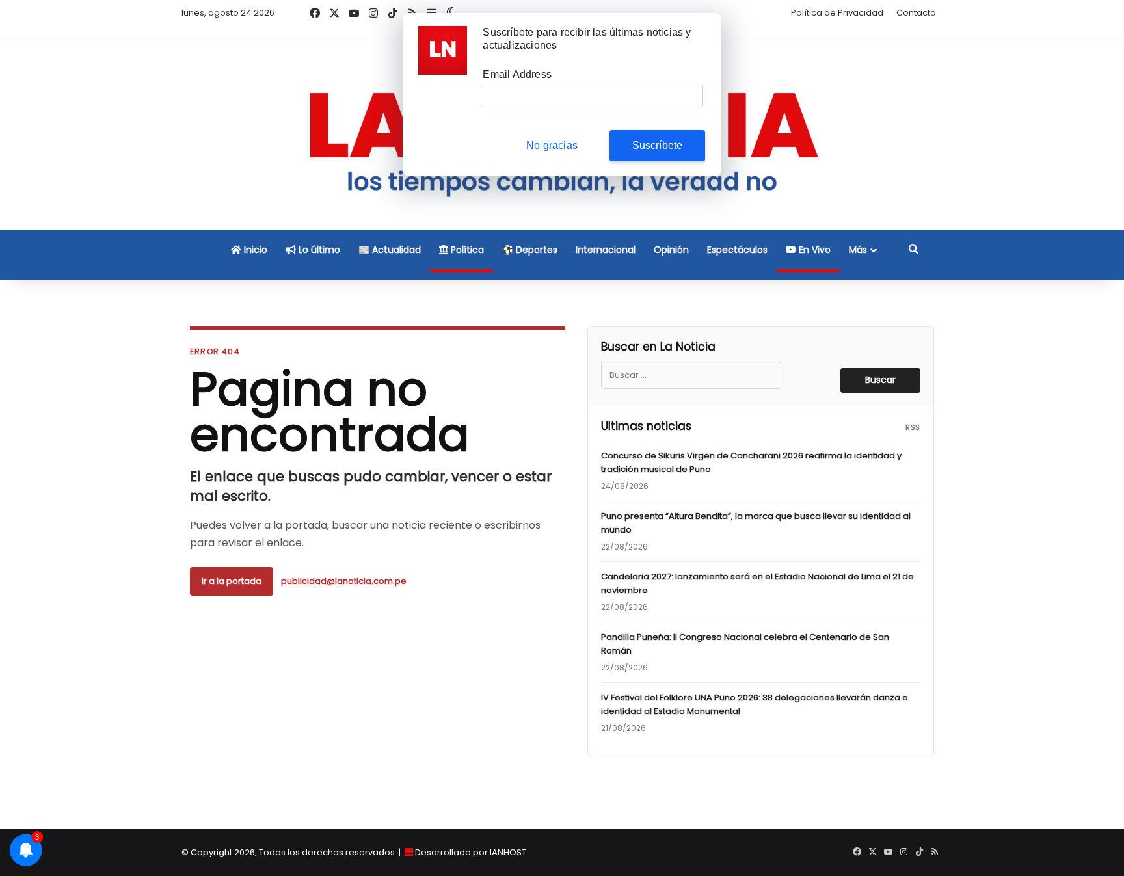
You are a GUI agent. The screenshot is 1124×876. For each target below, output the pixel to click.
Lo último (318, 249)
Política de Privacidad (837, 13)
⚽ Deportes (529, 249)
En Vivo (813, 249)
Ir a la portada (231, 581)
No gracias (552, 145)
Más (858, 249)
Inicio (254, 249)
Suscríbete (657, 145)
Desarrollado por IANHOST (470, 852)
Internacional (606, 249)
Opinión (671, 249)
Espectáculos (737, 249)
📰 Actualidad (389, 249)
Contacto (916, 13)
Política (466, 249)
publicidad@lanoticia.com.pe (344, 581)
